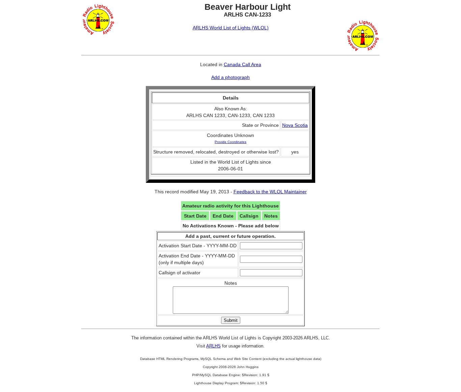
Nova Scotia (295, 125)
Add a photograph (230, 77)
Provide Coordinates (230, 142)
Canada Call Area (242, 64)
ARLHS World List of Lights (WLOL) (231, 27)
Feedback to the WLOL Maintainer (270, 191)
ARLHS (213, 345)
